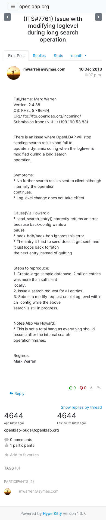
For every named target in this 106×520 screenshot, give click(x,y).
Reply (18, 393)
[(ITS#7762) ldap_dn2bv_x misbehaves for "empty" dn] (7, 17)
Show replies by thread (81, 407)
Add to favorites (24, 454)
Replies (39, 55)
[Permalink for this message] (99, 387)
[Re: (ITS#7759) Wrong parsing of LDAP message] (98, 17)
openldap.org (34, 6)
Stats (58, 55)
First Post (16, 55)
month (77, 55)
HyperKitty (52, 513)
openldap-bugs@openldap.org (31, 430)
